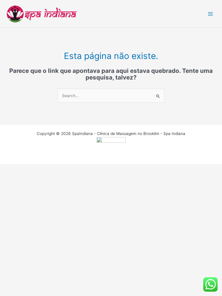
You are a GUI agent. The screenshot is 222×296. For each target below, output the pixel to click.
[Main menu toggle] (211, 14)
